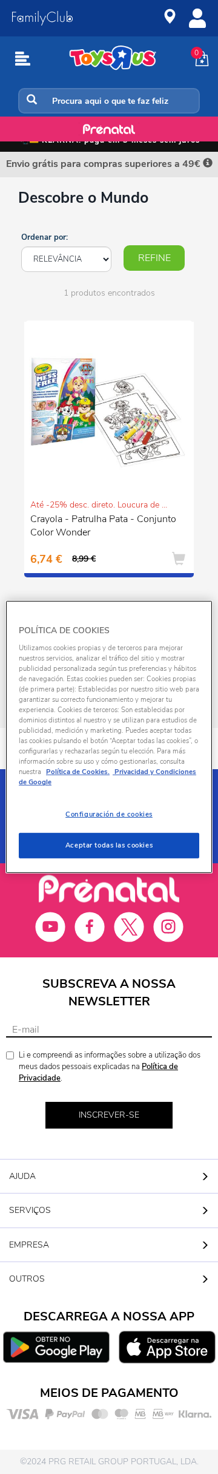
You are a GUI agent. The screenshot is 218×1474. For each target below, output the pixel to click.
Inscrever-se (109, 1115)
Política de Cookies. (78, 771)
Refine (154, 258)
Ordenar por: (44, 237)
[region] (109, 737)
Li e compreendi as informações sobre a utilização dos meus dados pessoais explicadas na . (109, 1066)
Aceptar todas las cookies (109, 845)
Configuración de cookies (109, 814)
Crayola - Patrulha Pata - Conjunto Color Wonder (103, 526)
